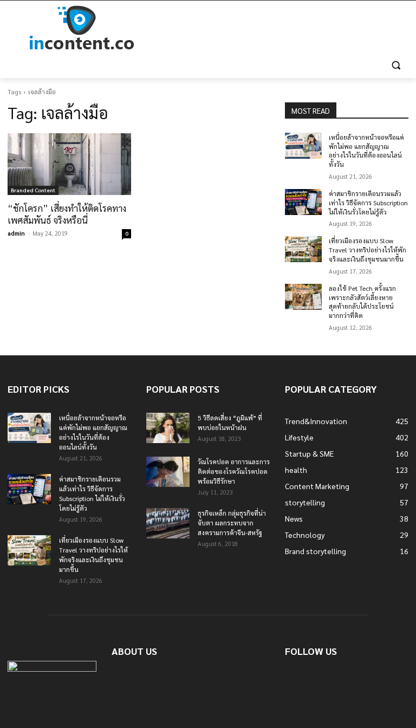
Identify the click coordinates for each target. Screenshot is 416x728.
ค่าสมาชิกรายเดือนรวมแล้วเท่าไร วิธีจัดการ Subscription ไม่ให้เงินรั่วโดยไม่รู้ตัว (368, 202)
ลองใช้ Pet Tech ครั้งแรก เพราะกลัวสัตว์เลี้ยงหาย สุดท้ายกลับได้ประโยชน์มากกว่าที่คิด (362, 302)
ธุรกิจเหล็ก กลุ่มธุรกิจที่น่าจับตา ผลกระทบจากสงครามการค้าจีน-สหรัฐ (232, 523)
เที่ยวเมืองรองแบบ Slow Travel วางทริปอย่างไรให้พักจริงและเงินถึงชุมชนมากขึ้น (367, 249)
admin (16, 233)
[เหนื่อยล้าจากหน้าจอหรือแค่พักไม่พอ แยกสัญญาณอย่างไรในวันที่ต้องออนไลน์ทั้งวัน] (303, 146)
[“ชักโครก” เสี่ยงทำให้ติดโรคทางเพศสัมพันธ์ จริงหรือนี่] (69, 164)
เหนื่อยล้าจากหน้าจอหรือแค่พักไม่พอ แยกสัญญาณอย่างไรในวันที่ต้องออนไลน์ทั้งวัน (366, 150)
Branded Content (33, 189)
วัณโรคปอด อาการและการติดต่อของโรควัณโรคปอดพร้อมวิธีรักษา (234, 471)
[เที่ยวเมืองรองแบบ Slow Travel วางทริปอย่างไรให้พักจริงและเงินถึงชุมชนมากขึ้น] (303, 249)
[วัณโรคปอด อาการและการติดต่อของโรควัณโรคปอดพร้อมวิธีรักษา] (168, 472)
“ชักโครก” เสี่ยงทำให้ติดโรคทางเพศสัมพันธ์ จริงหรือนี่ (67, 214)
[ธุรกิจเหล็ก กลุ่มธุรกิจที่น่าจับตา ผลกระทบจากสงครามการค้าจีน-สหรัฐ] (168, 523)
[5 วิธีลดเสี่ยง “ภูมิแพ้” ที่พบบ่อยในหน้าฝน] (168, 428)
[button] (395, 65)
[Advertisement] (281, 28)
